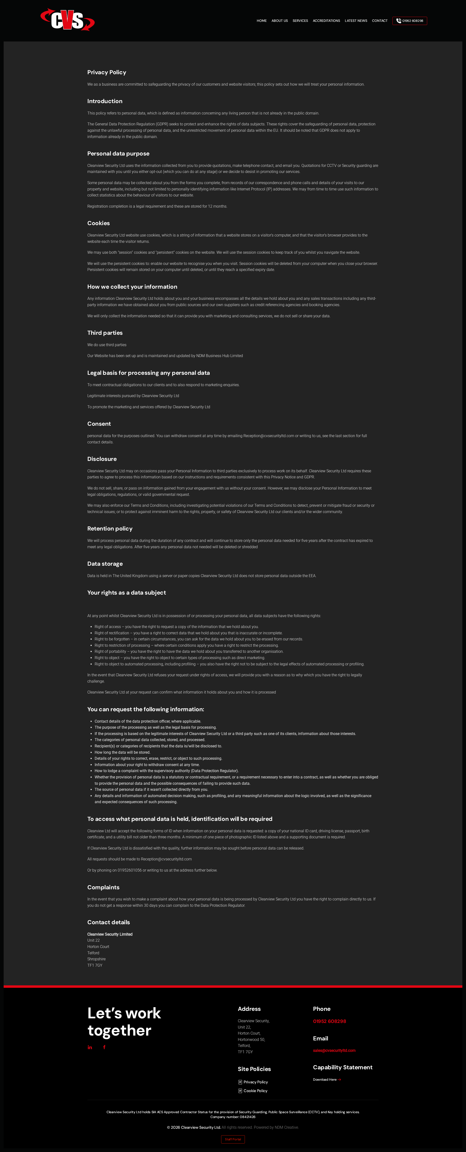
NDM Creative (286, 1127)
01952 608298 (412, 21)
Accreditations (326, 20)
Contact (380, 20)
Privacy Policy (256, 1082)
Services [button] (300, 20)
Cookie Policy (255, 1090)
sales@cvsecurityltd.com (334, 1050)
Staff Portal (233, 1139)
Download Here (324, 1079)
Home (262, 20)
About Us (280, 20)
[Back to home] (68, 20)
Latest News (356, 20)
